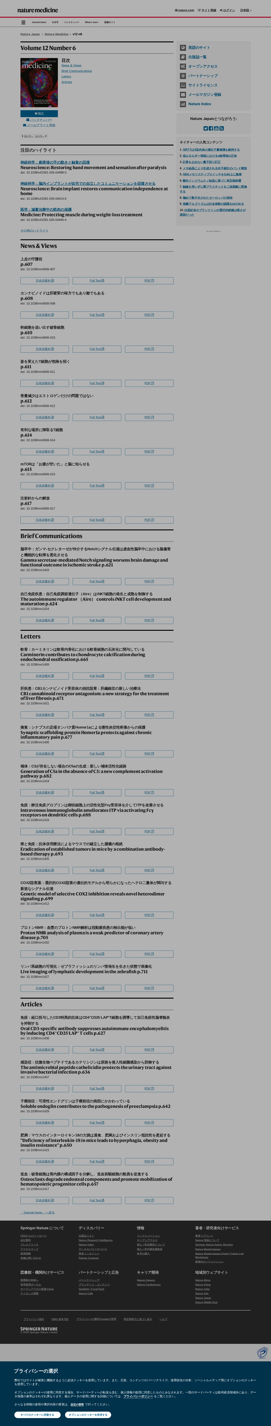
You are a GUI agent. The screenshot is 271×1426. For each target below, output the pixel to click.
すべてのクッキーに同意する (37, 1414)
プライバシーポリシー (138, 1396)
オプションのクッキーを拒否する (88, 1414)
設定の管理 (77, 1404)
